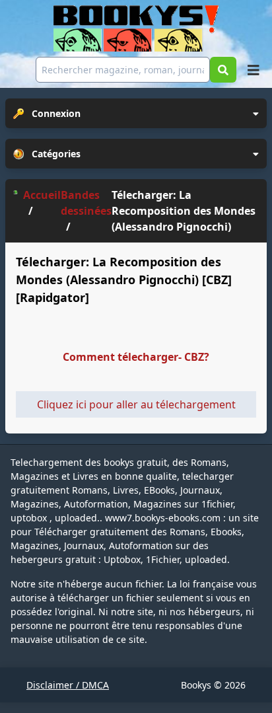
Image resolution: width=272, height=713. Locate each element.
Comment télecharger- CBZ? (136, 357)
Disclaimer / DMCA (67, 685)
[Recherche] (223, 70)
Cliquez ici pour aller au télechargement (136, 404)
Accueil (42, 195)
